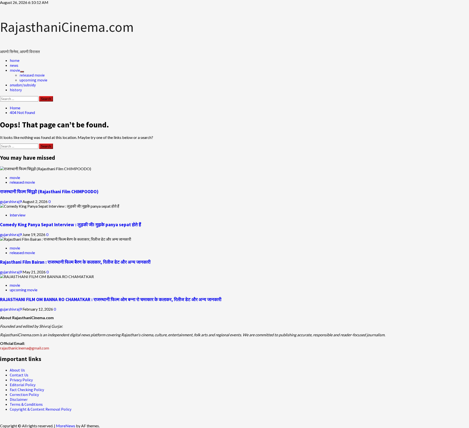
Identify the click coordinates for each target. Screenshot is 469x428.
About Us (17, 370)
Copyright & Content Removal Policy (40, 409)
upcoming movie (33, 80)
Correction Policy (24, 394)
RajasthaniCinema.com (67, 26)
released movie (32, 75)
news (14, 65)
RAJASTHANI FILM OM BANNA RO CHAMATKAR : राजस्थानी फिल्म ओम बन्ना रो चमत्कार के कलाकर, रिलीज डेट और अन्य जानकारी (110, 299)
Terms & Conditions (26, 404)
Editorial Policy (22, 384)
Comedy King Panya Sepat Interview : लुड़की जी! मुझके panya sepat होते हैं (70, 224)
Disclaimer (19, 399)
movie (15, 70)
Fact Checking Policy (27, 389)
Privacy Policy (21, 379)
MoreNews (65, 425)
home (15, 60)
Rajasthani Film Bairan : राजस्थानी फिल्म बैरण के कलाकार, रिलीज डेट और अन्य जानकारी (75, 262)
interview (17, 215)
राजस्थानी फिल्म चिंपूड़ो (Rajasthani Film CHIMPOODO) (49, 191)
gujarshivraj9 (11, 201)
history (16, 89)
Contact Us (19, 374)
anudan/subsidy (23, 84)
